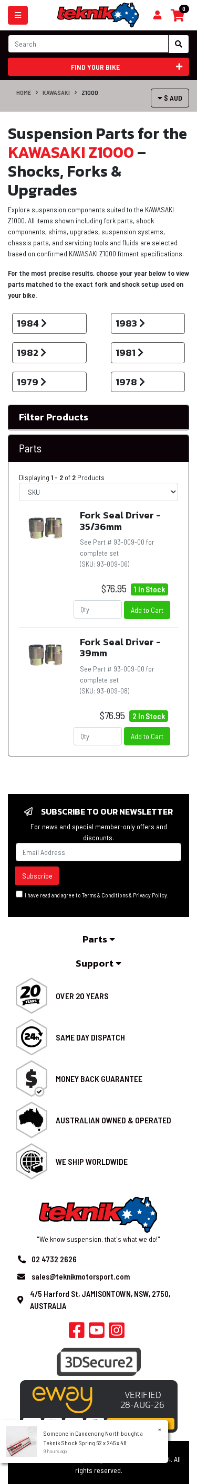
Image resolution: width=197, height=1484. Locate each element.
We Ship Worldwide (92, 1161)
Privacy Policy (150, 895)
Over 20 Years (82, 996)
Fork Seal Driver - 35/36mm (120, 521)
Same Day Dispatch (90, 1037)
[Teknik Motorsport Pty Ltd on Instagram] (117, 1333)
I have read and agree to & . (96, 895)
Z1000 (89, 92)
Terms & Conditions (105, 895)
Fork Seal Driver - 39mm (120, 647)
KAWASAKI (56, 92)
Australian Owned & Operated (113, 1120)
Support (96, 963)
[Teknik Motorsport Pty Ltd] (98, 14)
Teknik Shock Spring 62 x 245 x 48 (85, 1442)
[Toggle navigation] (18, 15)
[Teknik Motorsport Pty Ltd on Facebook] (77, 1333)
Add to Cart (147, 609)
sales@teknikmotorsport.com (81, 1276)
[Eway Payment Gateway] (99, 1405)
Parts (95, 939)
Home (23, 92)
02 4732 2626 (54, 1259)
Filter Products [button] (53, 417)
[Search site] (178, 44)
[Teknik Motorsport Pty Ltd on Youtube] (97, 1333)
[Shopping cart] (157, 15)
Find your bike (95, 66)
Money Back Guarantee (99, 1079)
